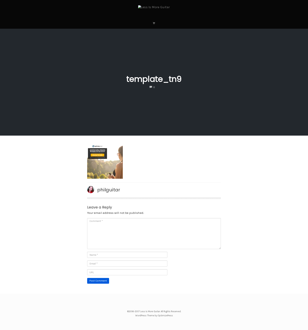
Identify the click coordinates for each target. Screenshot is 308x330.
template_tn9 (154, 79)
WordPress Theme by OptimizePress (154, 315)
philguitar (108, 190)
